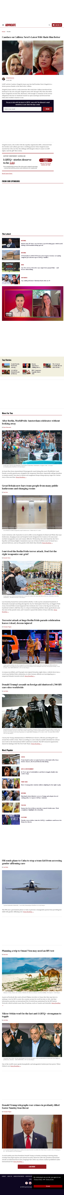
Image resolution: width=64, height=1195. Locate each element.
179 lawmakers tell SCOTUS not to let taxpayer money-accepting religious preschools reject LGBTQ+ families (41, 256)
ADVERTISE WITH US (30, 1176)
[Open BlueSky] (30, 1183)
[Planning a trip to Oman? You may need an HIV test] (32, 974)
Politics (23, 805)
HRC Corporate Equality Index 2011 (36, 372)
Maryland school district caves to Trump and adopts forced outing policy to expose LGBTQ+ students (39, 797)
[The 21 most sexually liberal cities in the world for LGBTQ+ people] (47, 365)
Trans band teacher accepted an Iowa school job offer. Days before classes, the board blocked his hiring (40, 761)
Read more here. (7, 173)
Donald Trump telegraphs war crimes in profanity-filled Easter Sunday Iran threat (31, 1106)
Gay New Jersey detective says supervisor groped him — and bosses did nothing (40, 268)
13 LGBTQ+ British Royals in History (15, 372)
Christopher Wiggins (7, 627)
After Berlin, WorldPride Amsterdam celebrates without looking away (31, 422)
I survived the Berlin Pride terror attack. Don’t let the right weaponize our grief (29, 553)
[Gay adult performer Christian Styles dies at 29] (11, 279)
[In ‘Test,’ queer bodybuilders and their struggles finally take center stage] (11, 771)
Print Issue (24, 782)
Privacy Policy (38, 1179)
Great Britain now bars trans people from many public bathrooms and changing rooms (30, 487)
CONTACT (4, 1176)
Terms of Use (50, 1179)
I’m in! (47, 109)
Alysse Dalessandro (7, 427)
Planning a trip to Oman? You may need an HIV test (28, 950)
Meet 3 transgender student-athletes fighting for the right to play (41, 785)
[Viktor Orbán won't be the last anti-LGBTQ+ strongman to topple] (32, 1040)
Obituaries (24, 277)
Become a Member (45, 160)
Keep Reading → (21, 477)
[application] (32, 303)
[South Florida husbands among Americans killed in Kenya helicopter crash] (6, 365)
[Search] (49, 25)
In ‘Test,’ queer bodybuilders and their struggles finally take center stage (39, 773)
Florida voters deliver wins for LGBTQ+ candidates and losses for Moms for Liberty (41, 821)
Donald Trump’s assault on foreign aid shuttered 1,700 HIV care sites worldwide (32, 686)
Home (3, 31)
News (22, 265)
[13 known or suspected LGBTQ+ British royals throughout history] (6, 372)
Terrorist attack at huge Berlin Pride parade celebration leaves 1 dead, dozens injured (31, 622)
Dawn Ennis (5, 492)
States (23, 757)
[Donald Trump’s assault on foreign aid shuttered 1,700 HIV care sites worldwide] (32, 711)
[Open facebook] (26, 1183)
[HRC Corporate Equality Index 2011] (26, 372)
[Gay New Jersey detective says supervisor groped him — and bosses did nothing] (11, 267)
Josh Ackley (5, 1020)
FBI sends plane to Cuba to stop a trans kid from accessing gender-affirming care (32, 862)
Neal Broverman (11, 78)
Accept (48, 1186)
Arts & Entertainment (27, 769)
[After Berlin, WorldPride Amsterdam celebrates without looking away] (32, 447)
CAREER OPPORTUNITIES (18, 1176)
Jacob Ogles (5, 691)
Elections (24, 817)
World (8, 31)
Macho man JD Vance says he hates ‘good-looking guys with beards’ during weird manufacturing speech (42, 244)
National (23, 240)
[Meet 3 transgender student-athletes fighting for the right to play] (11, 783)
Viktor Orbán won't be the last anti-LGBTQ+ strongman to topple (31, 1015)
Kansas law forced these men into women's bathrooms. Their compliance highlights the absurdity (40, 809)
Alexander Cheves (6, 558)
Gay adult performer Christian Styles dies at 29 (35, 281)
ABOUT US (9, 1176)
